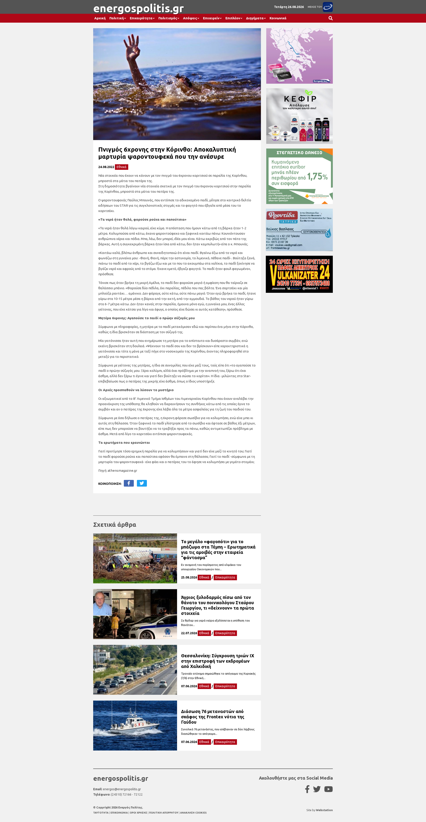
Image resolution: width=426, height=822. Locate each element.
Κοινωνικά (278, 18)
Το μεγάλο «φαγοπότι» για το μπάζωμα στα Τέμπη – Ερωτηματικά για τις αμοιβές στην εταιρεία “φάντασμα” (218, 549)
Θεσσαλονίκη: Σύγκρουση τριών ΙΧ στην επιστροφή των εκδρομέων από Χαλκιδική (217, 661)
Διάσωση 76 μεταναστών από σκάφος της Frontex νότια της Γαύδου (212, 717)
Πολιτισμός (167, 18)
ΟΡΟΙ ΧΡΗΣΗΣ (139, 812)
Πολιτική (116, 18)
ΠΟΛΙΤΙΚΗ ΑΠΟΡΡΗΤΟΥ (163, 812)
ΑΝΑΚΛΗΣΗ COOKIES (193, 812)
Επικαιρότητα (141, 18)
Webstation (324, 810)
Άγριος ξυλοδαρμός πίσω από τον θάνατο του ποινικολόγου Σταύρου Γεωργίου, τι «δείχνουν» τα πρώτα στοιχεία (217, 605)
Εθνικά (121, 167)
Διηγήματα (255, 18)
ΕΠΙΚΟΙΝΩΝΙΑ (119, 812)
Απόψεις (190, 18)
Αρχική (100, 18)
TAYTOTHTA (101, 812)
